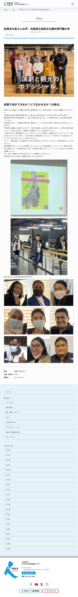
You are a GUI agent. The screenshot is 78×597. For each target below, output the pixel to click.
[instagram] (47, 584)
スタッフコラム (9, 35)
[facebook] (31, 584)
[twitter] (41, 584)
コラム (13, 9)
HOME (6, 9)
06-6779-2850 (30, 576)
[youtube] (36, 584)
